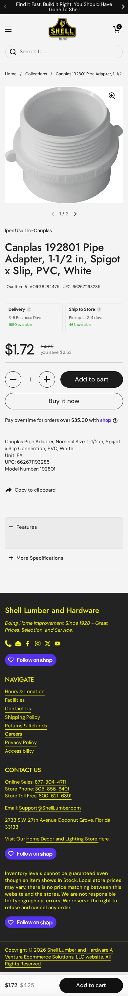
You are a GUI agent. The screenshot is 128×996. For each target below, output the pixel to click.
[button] (116, 29)
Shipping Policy (22, 717)
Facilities (15, 700)
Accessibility (19, 751)
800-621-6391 (55, 795)
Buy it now (64, 401)
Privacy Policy (21, 742)
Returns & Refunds (26, 725)
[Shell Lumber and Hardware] (62, 29)
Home (10, 74)
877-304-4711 (50, 782)
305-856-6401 (52, 789)
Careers (13, 734)
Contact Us (18, 708)
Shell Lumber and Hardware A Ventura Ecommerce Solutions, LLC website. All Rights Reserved (59, 957)
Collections (36, 74)
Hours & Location (25, 691)
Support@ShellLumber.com (50, 808)
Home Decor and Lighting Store (62, 839)
